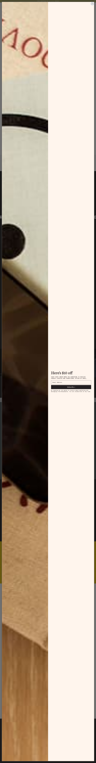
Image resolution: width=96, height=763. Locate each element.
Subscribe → (71, 387)
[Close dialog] (92, 3)
